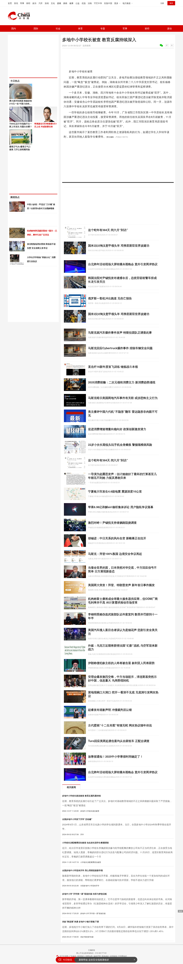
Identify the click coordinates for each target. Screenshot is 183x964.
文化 (53, 3)
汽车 (41, 3)
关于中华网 (63, 956)
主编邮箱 (91, 950)
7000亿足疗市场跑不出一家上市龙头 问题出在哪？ (20, 125)
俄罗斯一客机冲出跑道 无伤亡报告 (110, 298)
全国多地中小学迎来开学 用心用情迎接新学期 (82, 870)
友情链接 (113, 956)
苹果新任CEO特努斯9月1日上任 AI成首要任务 (45, 125)
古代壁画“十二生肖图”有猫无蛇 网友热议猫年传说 (120, 725)
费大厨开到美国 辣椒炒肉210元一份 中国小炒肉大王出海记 (20, 103)
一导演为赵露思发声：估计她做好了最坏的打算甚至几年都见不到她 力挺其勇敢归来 (122, 476)
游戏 (47, 3)
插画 (65, 3)
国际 (36, 28)
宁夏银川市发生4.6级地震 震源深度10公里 (115, 491)
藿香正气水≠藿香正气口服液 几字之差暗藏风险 (19, 148)
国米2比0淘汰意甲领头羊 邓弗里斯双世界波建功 (118, 245)
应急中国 (108, 3)
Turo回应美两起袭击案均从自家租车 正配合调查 (118, 741)
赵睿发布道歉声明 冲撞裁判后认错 (110, 710)
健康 (71, 3)
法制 (90, 3)
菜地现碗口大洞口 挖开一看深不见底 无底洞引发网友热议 (123, 694)
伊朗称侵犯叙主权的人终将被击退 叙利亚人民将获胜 (121, 663)
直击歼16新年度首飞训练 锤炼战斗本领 (113, 366)
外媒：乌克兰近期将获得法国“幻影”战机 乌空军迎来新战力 (123, 647)
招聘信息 (89, 956)
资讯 (16, 3)
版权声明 (97, 956)
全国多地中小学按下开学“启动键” (77, 819)
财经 (28, 3)
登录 (171, 3)
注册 (162, 3)
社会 (58, 28)
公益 (77, 3)
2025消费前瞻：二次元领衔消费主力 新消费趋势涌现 (121, 382)
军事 (22, 3)
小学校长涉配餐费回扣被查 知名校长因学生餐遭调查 (85, 842)
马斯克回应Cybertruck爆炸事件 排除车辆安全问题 (120, 348)
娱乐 (34, 3)
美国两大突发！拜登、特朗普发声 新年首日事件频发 (121, 585)
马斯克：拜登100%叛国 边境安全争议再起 (115, 554)
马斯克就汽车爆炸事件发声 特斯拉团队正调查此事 (120, 332)
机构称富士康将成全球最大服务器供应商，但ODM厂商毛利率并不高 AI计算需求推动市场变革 (123, 600)
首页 (10, 3)
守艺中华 (98, 3)
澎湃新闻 (86, 45)
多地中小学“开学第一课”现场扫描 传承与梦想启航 (84, 893)
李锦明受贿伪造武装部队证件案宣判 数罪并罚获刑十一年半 (123, 616)
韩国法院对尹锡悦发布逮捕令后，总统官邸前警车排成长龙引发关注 (122, 280)
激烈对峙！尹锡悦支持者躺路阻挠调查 (112, 522)
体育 (80, 28)
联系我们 (80, 956)
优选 (84, 3)
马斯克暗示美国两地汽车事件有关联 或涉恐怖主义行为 (123, 398)
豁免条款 (105, 956)
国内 (13, 28)
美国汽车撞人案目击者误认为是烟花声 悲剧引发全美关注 (123, 632)
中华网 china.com (20, 15)
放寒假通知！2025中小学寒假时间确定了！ (115, 756)
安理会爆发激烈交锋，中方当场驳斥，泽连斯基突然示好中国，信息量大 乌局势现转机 (122, 678)
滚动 (169, 28)
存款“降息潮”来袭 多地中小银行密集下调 (80, 921)
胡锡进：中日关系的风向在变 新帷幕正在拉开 (117, 538)
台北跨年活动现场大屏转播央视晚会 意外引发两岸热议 (123, 264)
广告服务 (72, 956)
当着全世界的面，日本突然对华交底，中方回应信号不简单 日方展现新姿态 (122, 569)
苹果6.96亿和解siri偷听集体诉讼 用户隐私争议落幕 (120, 507)
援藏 (59, 3)
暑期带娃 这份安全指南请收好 (94, 958)
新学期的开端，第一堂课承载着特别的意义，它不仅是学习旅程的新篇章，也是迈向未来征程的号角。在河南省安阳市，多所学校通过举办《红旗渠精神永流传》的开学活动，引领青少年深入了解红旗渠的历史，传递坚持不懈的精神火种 (117, 903)
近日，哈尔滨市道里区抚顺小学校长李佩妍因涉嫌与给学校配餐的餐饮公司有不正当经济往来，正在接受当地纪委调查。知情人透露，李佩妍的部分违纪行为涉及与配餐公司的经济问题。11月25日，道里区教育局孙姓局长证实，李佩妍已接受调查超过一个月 (117, 852)
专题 (102, 28)
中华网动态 (122, 956)
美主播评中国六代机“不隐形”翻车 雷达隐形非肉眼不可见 (123, 413)
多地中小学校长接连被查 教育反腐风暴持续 (81, 795)
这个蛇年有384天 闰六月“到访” (108, 230)
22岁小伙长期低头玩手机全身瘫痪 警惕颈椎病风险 (120, 444)
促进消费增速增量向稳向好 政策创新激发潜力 (117, 429)
